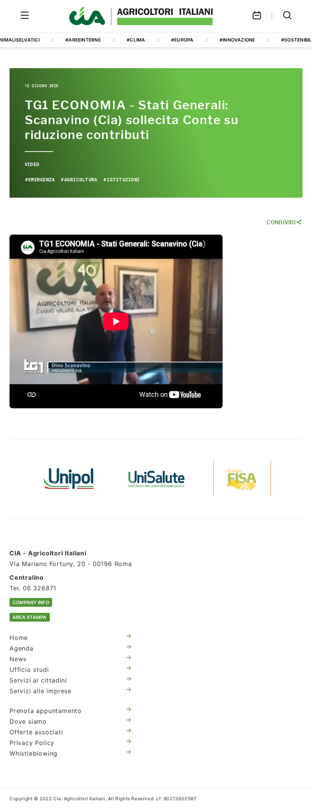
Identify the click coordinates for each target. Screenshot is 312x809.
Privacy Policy (32, 743)
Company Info (31, 602)
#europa (182, 40)
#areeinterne (83, 40)
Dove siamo (28, 721)
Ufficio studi (29, 669)
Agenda (21, 648)
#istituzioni (121, 179)
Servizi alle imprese (41, 691)
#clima (136, 40)
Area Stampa (30, 617)
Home (19, 637)
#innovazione (237, 40)
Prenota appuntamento (46, 711)
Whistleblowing (33, 753)
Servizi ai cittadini (38, 680)
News (18, 659)
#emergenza (39, 179)
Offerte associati (36, 732)
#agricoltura (78, 179)
